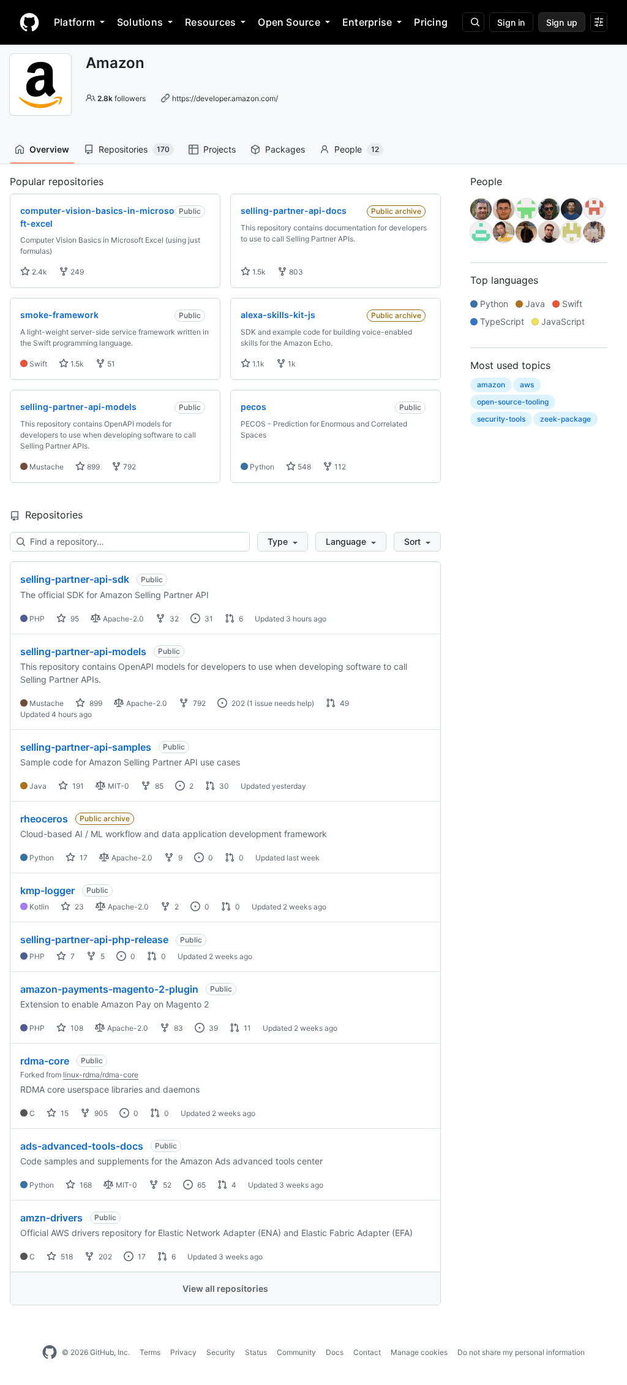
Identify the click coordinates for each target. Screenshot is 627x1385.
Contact (367, 1352)
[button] (282, 542)
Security (220, 1352)
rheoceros (44, 819)
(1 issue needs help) (280, 703)
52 (166, 1185)
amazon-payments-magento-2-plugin (109, 989)
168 (85, 1185)
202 (237, 703)
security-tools (501, 418)
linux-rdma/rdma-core (100, 1074)
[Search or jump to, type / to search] (473, 22)
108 (76, 1028)
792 (128, 466)
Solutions (140, 22)
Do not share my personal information (521, 1352)
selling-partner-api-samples (85, 747)
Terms (150, 1352)
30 (223, 786)
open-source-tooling (513, 401)
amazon (491, 384)
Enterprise (367, 22)
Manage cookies (419, 1352)
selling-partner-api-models (83, 651)
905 (100, 1113)
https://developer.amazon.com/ (225, 98)
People (356, 149)
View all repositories (225, 1288)
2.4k (38, 271)
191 (77, 786)
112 (339, 466)
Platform (74, 22)
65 (200, 1185)
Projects (219, 149)
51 (110, 363)
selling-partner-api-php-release (94, 939)
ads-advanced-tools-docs (81, 1146)
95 (74, 618)
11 (246, 1028)
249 (76, 271)
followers (121, 98)
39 (212, 1028)
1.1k (257, 363)
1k (291, 363)
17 (83, 857)
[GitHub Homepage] (49, 1352)
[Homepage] (29, 22)
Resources (210, 22)
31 (208, 618)
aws (527, 384)
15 (64, 1113)
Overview (49, 149)
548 (303, 466)
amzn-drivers (51, 1218)
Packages (285, 149)
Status (256, 1352)
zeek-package (565, 418)
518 (66, 1256)
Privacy (183, 1352)
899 (92, 466)
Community (296, 1352)
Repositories (134, 149)
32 (173, 618)
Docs (335, 1352)
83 (177, 1028)
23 (78, 906)
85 (158, 786)
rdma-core (44, 1061)
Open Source (289, 22)
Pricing (431, 22)
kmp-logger (47, 890)
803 (295, 271)
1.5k (258, 271)
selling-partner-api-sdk (74, 579)
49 (343, 703)
